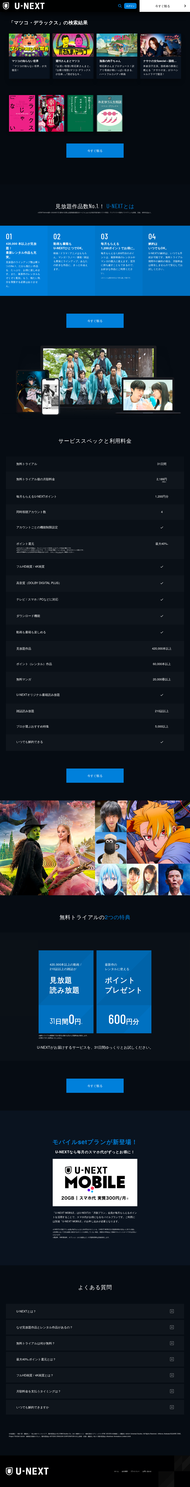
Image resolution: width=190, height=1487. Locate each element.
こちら (59, 552)
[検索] (120, 6)
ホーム (116, 1471)
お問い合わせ (146, 1471)
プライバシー (135, 1471)
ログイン (130, 5)
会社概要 (125, 1471)
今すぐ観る (162, 6)
